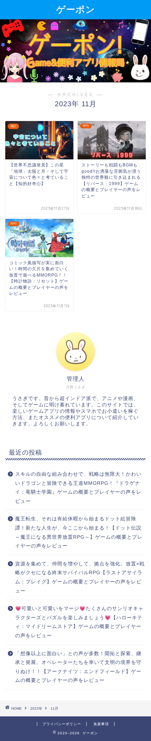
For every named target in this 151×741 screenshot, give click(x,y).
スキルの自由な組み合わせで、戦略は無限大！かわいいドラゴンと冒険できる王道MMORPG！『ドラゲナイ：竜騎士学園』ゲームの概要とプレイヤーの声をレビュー (78, 487)
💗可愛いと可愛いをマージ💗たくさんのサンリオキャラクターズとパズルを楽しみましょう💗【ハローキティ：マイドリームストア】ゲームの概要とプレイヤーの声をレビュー (79, 622)
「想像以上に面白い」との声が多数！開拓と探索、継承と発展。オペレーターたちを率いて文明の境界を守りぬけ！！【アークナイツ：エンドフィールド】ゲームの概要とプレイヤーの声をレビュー (78, 667)
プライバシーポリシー (61, 724)
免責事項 (101, 724)
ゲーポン (75, 9)
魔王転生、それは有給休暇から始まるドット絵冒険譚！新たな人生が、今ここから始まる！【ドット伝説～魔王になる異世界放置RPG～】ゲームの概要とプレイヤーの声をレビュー (79, 532)
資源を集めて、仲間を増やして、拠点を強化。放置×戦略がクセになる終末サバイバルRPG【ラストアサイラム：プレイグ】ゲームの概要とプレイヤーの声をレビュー (80, 577)
